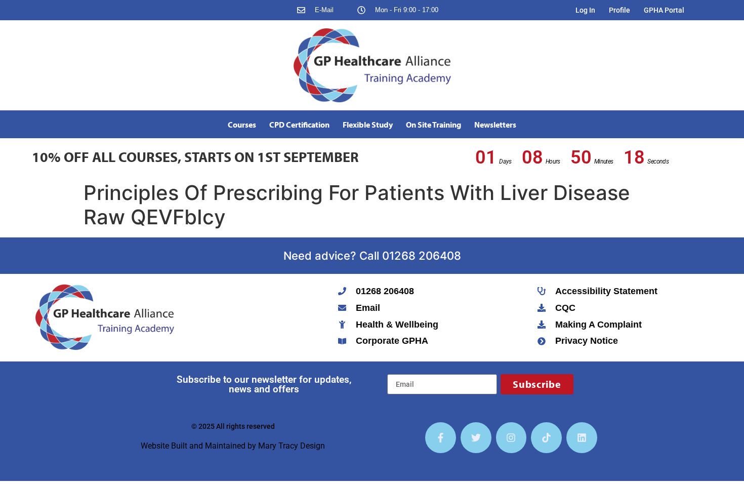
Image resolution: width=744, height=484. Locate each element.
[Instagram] (511, 437)
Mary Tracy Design (291, 446)
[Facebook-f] (440, 437)
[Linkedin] (581, 437)
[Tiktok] (546, 437)
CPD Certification (299, 124)
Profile (619, 10)
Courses (242, 124)
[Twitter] (476, 437)
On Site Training (433, 124)
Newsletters (495, 124)
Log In (585, 10)
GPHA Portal (664, 10)
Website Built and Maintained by (199, 446)
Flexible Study (368, 124)
